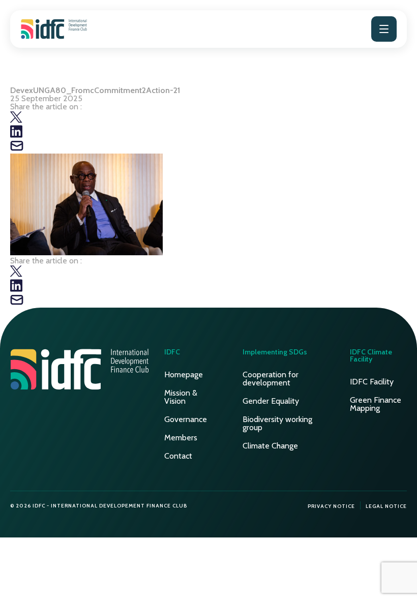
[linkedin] (16, 135)
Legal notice (386, 506)
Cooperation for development (271, 378)
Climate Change (270, 446)
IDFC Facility (372, 381)
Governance (185, 419)
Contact (178, 456)
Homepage (183, 374)
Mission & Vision (180, 397)
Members (180, 437)
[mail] (16, 149)
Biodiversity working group (277, 423)
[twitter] (16, 121)
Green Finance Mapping (375, 404)
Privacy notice (331, 506)
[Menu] (384, 29)
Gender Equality (271, 401)
